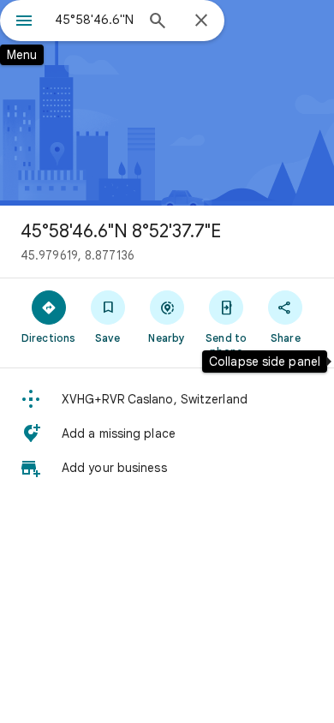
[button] (167, 399)
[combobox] (94, 19)
